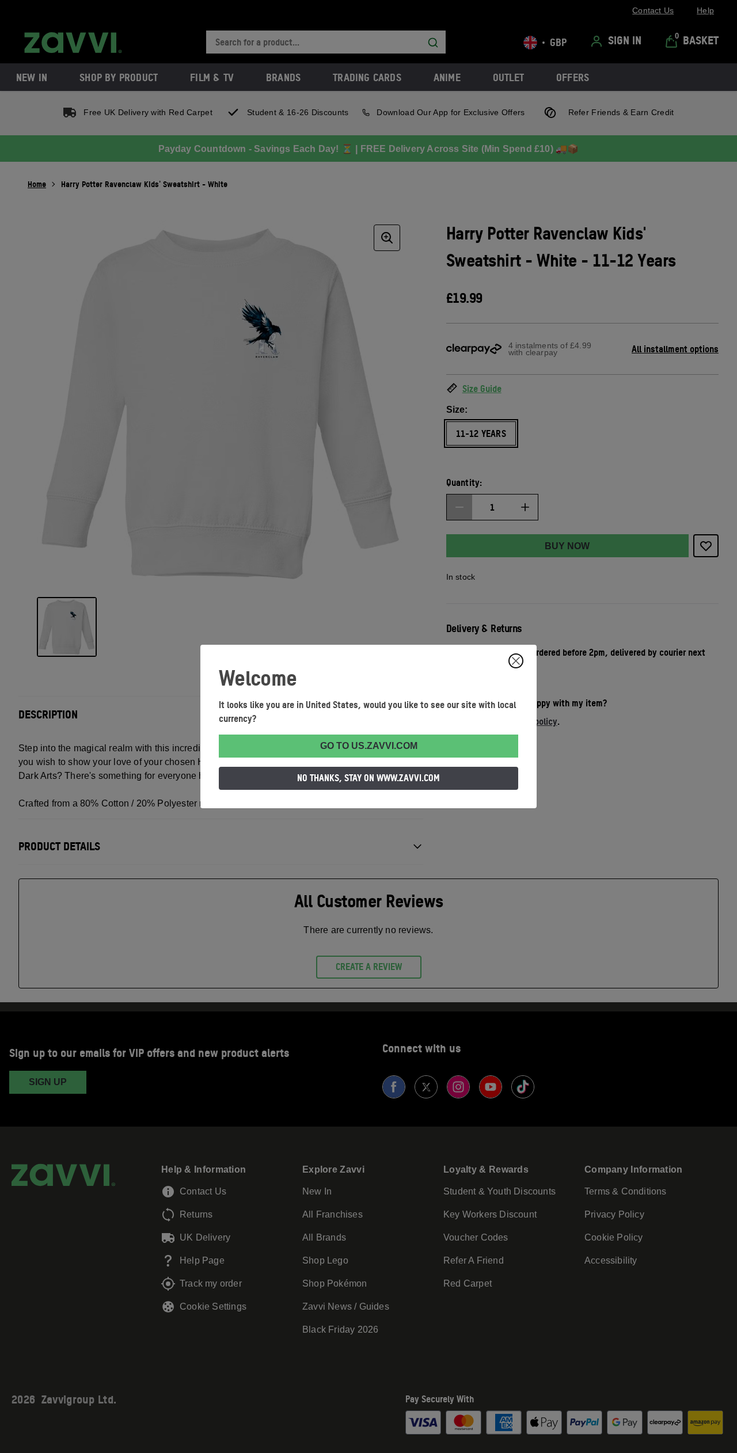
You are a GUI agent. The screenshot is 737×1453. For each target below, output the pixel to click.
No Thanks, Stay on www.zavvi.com (368, 777)
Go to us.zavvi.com (368, 746)
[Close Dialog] (516, 661)
